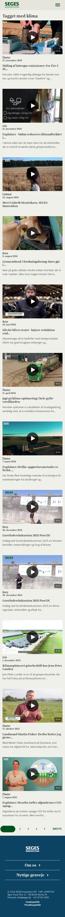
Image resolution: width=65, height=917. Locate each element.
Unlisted (7, 194)
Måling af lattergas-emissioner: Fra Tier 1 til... (30, 67)
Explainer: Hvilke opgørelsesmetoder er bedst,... (30, 468)
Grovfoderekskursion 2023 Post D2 (26, 535)
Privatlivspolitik (32, 905)
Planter (6, 57)
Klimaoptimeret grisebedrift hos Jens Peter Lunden (32, 667)
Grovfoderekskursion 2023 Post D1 (26, 600)
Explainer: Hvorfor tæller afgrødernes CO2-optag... (32, 804)
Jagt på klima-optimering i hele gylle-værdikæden (28, 400)
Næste (57, 828)
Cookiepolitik (33, 902)
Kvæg (5, 253)
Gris (4, 125)
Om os (30, 865)
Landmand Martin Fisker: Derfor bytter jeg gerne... (31, 735)
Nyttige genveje (30, 875)
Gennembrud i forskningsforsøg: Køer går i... (31, 263)
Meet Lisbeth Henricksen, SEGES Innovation (25, 204)
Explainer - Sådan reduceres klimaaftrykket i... (32, 135)
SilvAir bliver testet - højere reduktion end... (28, 331)
